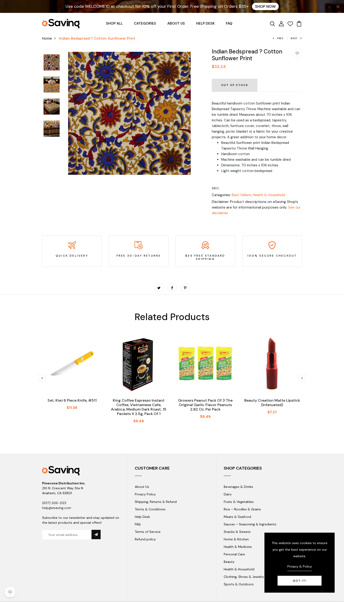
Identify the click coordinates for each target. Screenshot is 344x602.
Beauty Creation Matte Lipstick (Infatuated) (272, 402)
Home (47, 38)
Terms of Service (148, 532)
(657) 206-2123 (54, 503)
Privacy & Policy (299, 566)
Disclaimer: (220, 201)
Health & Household (269, 195)
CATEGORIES (145, 23)
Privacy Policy (145, 494)
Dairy (228, 494)
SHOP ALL (114, 23)
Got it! (300, 581)
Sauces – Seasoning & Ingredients (250, 524)
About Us (142, 487)
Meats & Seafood (237, 517)
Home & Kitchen (236, 539)
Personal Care (234, 554)
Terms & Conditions (150, 509)
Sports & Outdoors (239, 584)
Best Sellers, (242, 195)
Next (294, 38)
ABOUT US (176, 23)
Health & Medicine (238, 547)
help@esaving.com (56, 508)
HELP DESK (205, 23)
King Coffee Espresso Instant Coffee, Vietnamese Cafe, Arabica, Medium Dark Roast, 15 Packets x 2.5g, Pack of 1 (138, 407)
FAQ (229, 23)
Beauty (229, 562)
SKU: (216, 188)
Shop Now (265, 6)
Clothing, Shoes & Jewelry (244, 577)
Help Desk (142, 517)
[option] (51, 63)
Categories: (221, 195)
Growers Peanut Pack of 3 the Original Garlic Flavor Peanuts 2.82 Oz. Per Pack (205, 405)
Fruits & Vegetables (239, 502)
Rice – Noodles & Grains (242, 509)
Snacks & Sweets (237, 532)
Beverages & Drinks (238, 487)
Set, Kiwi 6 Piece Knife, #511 (72, 400)
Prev (280, 38)
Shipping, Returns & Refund (156, 502)
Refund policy (145, 539)
